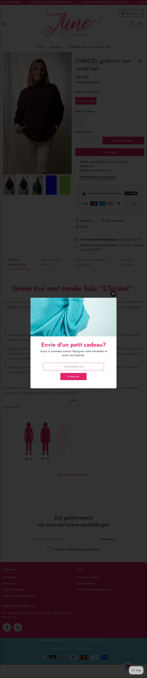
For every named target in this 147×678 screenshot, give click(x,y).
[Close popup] (113, 294)
